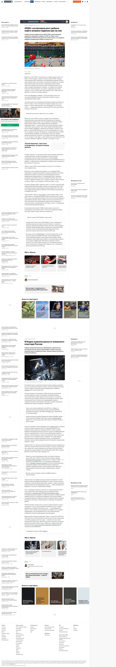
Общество (4, 215)
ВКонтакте (32, 639)
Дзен (31, 644)
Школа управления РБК (63, 663)
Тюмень (17, 658)
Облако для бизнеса (63, 649)
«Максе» (45, 543)
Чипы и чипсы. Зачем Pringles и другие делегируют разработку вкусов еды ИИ (79, 37)
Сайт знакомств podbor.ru (64, 658)
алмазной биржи (56, 430)
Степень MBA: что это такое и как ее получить (78, 25)
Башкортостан (19, 645)
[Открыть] (10, 1)
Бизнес (26, 25)
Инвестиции (73, 513)
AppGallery (75, 642)
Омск (17, 644)
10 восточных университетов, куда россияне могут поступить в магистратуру (78, 355)
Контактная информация (63, 641)
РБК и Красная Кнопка (6, 106)
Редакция (61, 642)
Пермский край (19, 654)
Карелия (17, 663)
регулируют (42, 207)
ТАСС (57, 135)
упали (47, 90)
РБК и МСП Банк (5, 163)
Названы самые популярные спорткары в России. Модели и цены (79, 362)
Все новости (5, 22)
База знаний (4, 650)
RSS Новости (47, 647)
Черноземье (18, 660)
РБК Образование (5, 652)
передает (27, 402)
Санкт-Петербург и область (21, 639)
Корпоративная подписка (49, 642)
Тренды (72, 358)
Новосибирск (18, 642)
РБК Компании (4, 374)
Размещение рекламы (63, 644)
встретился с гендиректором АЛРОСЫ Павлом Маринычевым (42, 505)
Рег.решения (61, 655)
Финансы (3, 647)
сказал (32, 107)
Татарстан (18, 657)
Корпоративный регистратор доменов (64, 651)
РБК (25, 149)
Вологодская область (20, 647)
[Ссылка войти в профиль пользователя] (87, 1)
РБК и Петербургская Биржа (7, 255)
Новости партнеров (30, 312)
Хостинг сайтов (62, 653)
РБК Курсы (61, 661)
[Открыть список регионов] (83, 1)
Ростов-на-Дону (19, 655)
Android (75, 641)
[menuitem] (18, 1)
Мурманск (18, 665)
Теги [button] (30, 288)
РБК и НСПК (4, 505)
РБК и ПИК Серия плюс (6, 356)
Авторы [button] (26, 288)
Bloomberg (34, 95)
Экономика (4, 33)
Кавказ (17, 662)
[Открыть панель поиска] (85, 1)
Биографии (4, 649)
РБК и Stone (4, 227)
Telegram (32, 642)
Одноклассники (33, 641)
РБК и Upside (4, 86)
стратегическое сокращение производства (47, 537)
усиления (54, 158)
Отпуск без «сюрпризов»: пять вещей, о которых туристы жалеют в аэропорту (79, 31)
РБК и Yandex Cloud (5, 283)
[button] (83, 1)
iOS (74, 639)
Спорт (3, 151)
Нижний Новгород (19, 652)
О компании (61, 639)
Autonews (73, 364)
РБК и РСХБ (4, 447)
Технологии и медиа (5, 563)
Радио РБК (7, 1)
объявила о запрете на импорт (38, 475)
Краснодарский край (20, 650)
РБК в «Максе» (30, 265)
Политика (3, 27)
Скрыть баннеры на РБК (49, 639)
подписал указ (54, 439)
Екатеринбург (18, 641)
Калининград (18, 649)
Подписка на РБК (48, 641)
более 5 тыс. (50, 424)
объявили (36, 128)
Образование (73, 27)
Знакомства (61, 656)
